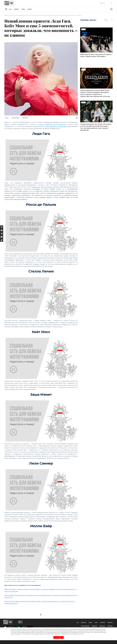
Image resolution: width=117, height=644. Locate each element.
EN (104, 3)
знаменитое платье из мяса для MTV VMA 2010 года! (51, 187)
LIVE (10, 9)
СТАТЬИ (23, 9)
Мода (15, 15)
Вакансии (102, 626)
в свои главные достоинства (55, 126)
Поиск (111, 622)
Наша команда (85, 626)
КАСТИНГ (29, 9)
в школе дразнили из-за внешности (52, 124)
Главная (6, 15)
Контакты (102, 622)
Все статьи (106, 20)
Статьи (11, 15)
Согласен (58, 637)
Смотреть (83, 622)
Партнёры (110, 626)
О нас (96, 622)
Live (78, 622)
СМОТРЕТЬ (16, 9)
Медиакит (94, 626)
